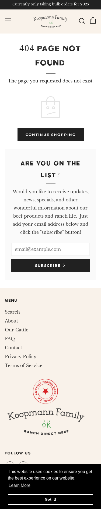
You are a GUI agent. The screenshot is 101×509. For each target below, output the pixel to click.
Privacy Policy (20, 356)
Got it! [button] (50, 499)
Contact (13, 347)
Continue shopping (51, 134)
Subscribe (48, 265)
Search (12, 312)
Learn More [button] (19, 485)
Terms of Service (23, 365)
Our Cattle (16, 329)
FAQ (10, 338)
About (11, 321)
